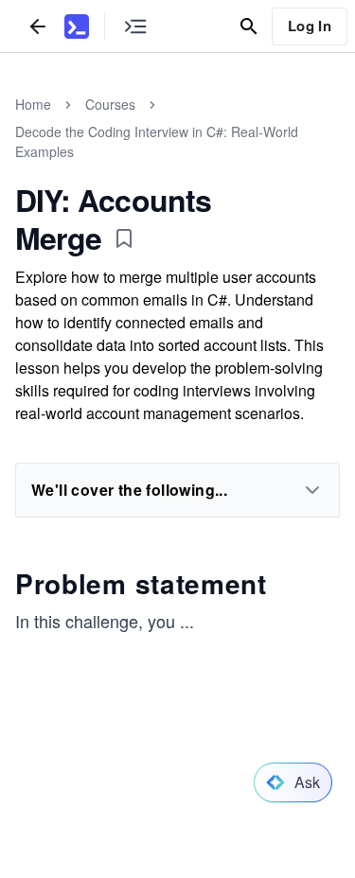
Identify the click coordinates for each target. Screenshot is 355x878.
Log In (309, 25)
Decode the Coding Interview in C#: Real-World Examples (156, 141)
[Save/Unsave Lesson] (124, 238)
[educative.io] (76, 26)
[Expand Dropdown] (312, 490)
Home (33, 104)
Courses (110, 104)
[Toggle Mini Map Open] (135, 26)
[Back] (38, 26)
